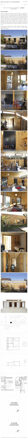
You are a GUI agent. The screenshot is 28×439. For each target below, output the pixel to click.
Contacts (19, 437)
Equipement (16, 7)
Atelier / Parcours (14, 437)
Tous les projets (8, 7)
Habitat (22, 7)
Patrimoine (14, 9)
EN (3, 4)
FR (1, 4)
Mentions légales (24, 437)
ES (5, 4)
